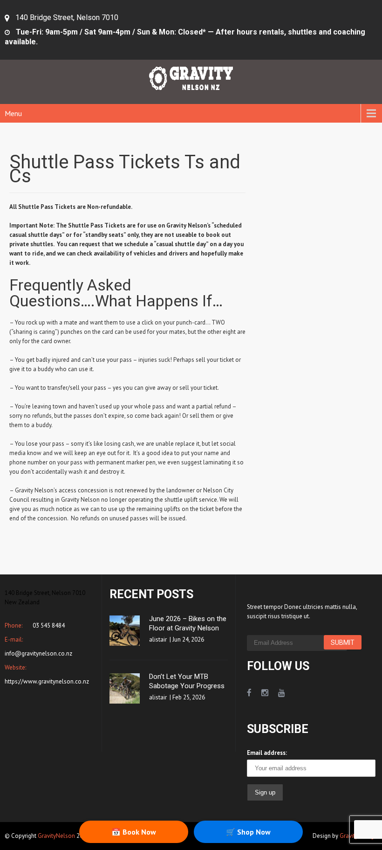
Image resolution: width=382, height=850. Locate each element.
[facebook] (249, 693)
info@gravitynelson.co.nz (38, 653)
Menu (13, 113)
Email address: (267, 753)
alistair (158, 639)
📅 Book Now (133, 831)
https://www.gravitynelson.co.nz (47, 681)
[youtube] (281, 693)
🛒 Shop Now (248, 831)
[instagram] (264, 693)
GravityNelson (56, 836)
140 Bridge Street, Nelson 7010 (66, 17)
